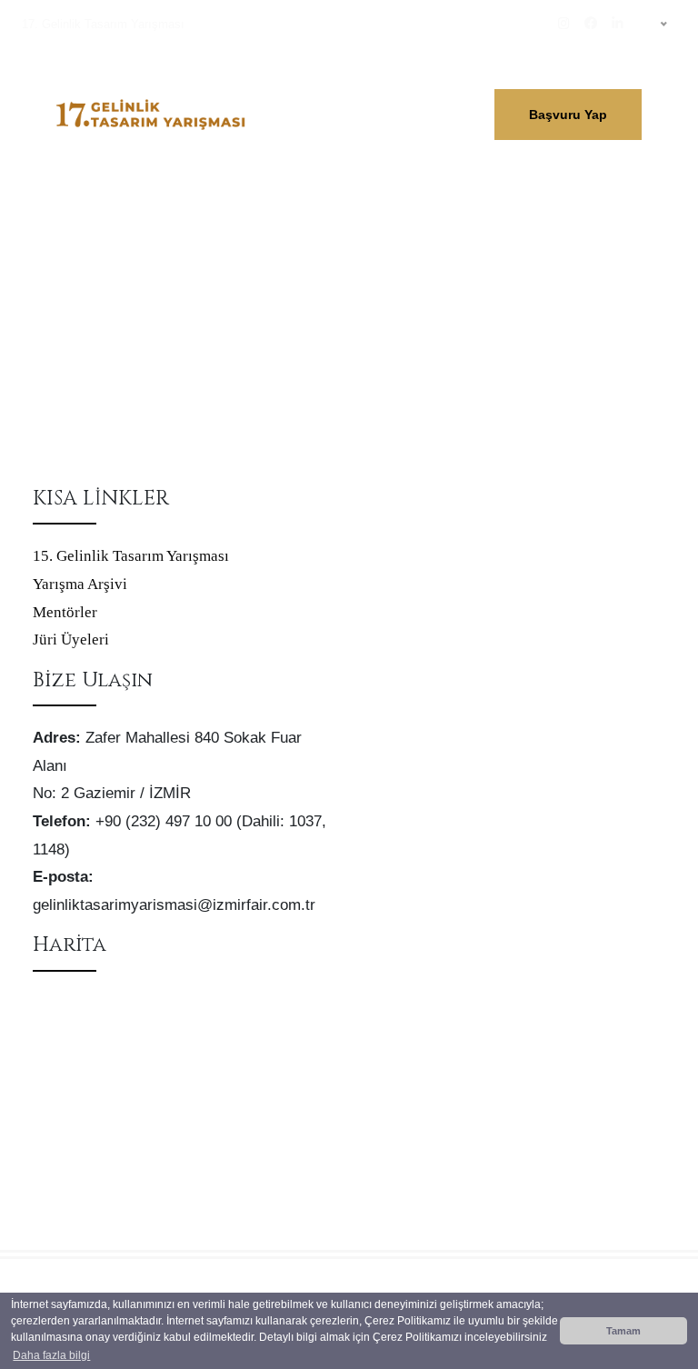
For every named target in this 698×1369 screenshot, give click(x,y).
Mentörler (65, 612)
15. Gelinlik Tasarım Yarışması (131, 556)
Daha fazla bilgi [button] (51, 1355)
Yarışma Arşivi (80, 584)
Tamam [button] (623, 1330)
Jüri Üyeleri (71, 639)
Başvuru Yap (568, 114)
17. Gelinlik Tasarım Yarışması (103, 24)
